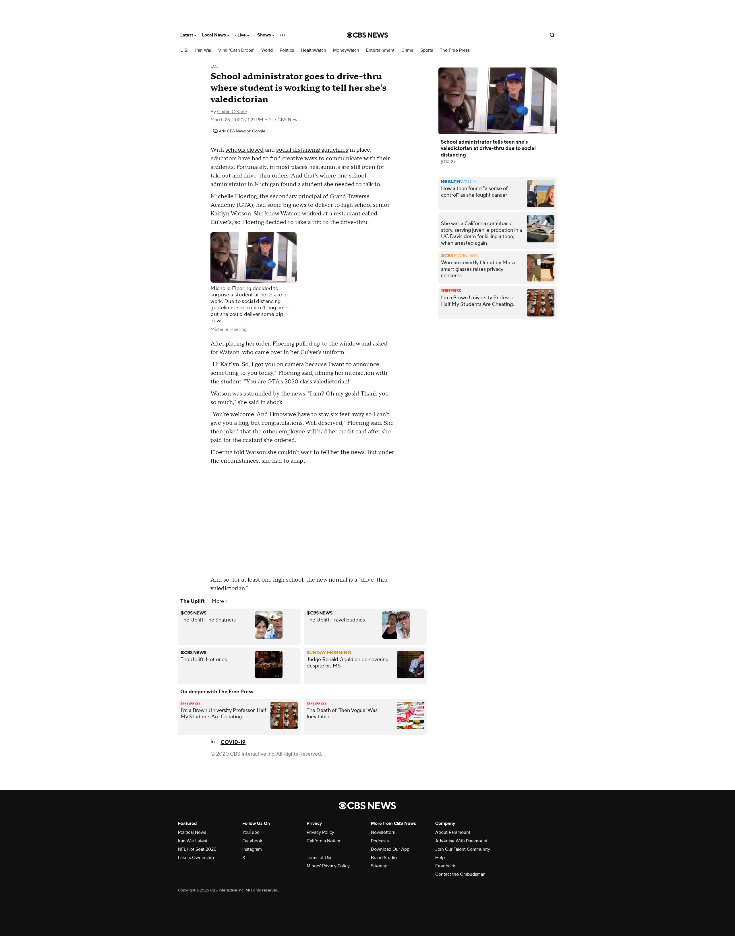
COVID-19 (232, 742)
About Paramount (452, 832)
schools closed (244, 150)
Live (242, 35)
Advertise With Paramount (461, 841)
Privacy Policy (320, 832)
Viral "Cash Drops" (236, 50)
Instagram (252, 849)
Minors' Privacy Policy (328, 866)
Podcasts (380, 841)
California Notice (323, 841)
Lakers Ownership (196, 857)
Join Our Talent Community (462, 849)
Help (440, 857)
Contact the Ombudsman (460, 874)
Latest (187, 35)
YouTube (251, 832)
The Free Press (455, 50)
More (218, 601)
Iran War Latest (192, 841)
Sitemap (379, 866)
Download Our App (390, 849)
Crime (407, 50)
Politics (287, 50)
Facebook (252, 841)
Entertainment (380, 50)
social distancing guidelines (312, 150)
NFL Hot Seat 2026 (197, 849)
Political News (192, 832)
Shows (264, 35)
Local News (214, 35)
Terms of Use (319, 857)
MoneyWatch (346, 50)
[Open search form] (552, 35)
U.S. (184, 50)
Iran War (203, 50)
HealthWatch (313, 50)
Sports (426, 50)
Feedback (445, 866)
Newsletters (383, 832)
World (267, 50)
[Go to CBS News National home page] (367, 35)
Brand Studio (384, 857)
